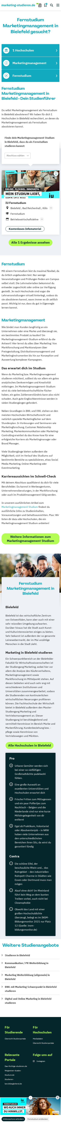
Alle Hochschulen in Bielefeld (29, 745)
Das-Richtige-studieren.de (16, 1066)
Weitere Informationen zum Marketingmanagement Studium (30, 539)
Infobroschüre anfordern (13, 1119)
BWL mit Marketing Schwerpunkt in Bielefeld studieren (31, 988)
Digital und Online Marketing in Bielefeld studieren (28, 1000)
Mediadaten (38, 1038)
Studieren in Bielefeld (17, 955)
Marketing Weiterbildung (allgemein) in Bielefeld (27, 977)
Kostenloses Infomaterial (25, 229)
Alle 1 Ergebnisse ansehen (30, 242)
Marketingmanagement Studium (20, 506)
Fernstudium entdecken (38, 1119)
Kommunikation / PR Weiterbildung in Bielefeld (26, 965)
